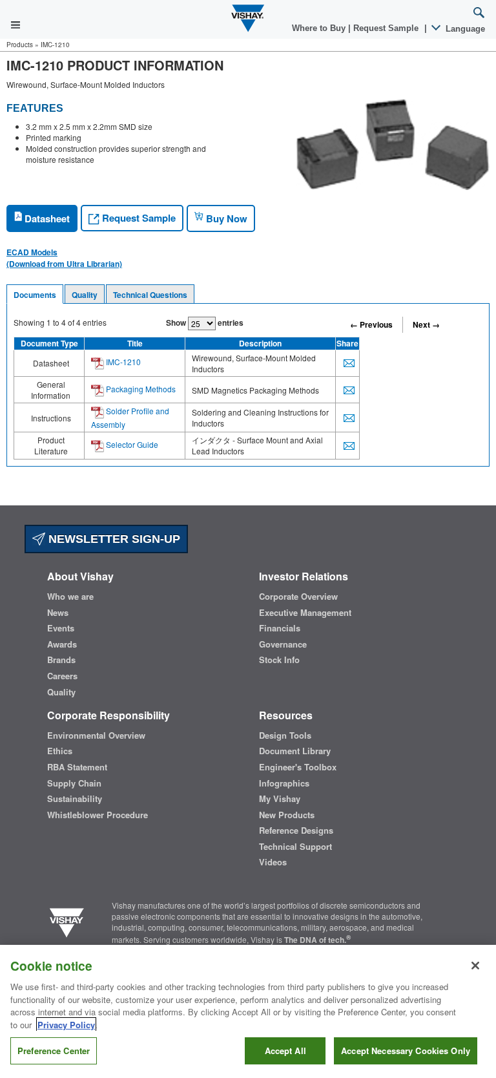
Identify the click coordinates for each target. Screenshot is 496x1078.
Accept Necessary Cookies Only (405, 1050)
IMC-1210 (122, 361)
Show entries (204, 322)
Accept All (285, 1050)
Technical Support (295, 846)
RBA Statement (77, 767)
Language (464, 29)
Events (60, 628)
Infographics (284, 783)
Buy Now (225, 218)
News (57, 612)
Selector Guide (131, 444)
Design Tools (285, 735)
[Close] (475, 965)
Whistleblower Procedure (97, 815)
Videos (273, 862)
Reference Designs (296, 830)
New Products (287, 815)
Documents (35, 295)
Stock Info (279, 660)
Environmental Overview (96, 735)
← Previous (371, 324)
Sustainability (74, 799)
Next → (426, 324)
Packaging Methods (140, 388)
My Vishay (279, 799)
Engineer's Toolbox (297, 767)
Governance (283, 644)
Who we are (70, 596)
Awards (62, 644)
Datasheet (46, 218)
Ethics (59, 751)
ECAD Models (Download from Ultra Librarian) (64, 258)
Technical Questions (150, 295)
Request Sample (137, 218)
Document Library (295, 751)
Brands (61, 660)
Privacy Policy (66, 1025)
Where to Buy (320, 28)
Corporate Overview (298, 596)
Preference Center (53, 1050)
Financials (279, 628)
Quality (85, 295)
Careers (62, 676)
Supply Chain (74, 783)
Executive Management (305, 612)
